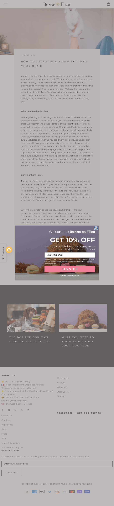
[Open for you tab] (9, 249)
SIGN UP (70, 269)
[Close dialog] (96, 228)
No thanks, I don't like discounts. (70, 275)
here (55, 263)
